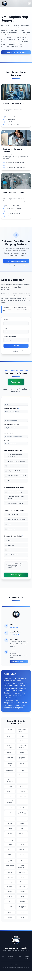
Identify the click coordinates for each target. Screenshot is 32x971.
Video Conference (13, 555)
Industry (7, 440)
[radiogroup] (16, 522)
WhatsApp (11, 550)
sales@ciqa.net (15, 627)
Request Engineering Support (17, 52)
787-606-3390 (14, 634)
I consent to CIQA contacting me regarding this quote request (16, 565)
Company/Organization (11, 408)
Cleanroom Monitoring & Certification (15, 455)
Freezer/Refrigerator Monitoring (17, 466)
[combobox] (16, 340)
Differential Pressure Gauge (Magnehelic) (16, 497)
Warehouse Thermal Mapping (16, 461)
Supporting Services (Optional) (14, 510)
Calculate (16, 346)
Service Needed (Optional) (13, 450)
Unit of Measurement (9, 336)
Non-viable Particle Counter (15, 503)
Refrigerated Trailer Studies (16, 471)
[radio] (6, 514)
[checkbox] (6, 455)
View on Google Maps (17, 661)
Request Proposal (10, 957)
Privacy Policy (27, 957)
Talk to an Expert (16, 575)
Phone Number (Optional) (11, 424)
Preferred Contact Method (13, 536)
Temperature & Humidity (15, 492)
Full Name (7, 401)
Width (5, 328)
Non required (11, 529)
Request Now (16, 382)
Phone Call (11, 545)
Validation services (13, 514)
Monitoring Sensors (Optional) (14, 488)
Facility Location (9, 433)
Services (3, 956)
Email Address (9, 417)
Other (9, 480)
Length (5, 319)
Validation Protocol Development (17, 475)
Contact (20, 956)
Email (9, 540)
